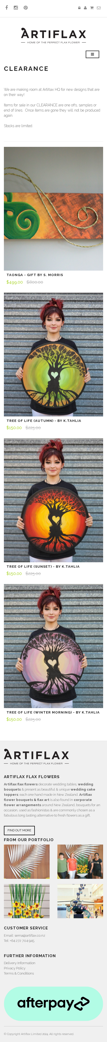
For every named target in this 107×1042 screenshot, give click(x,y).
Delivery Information (19, 963)
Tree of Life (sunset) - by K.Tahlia (43, 566)
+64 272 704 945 (22, 941)
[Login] (79, 8)
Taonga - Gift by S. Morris (34, 275)
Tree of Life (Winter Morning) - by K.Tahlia (53, 712)
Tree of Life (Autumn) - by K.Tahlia (43, 421)
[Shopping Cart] (91, 8)
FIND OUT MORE (19, 830)
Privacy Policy (14, 968)
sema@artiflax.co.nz (30, 935)
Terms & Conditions (19, 973)
